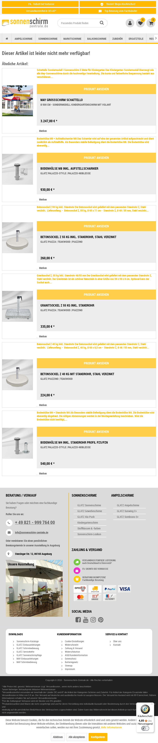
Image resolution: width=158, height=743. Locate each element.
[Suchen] (102, 22)
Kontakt (117, 644)
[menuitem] (82, 23)
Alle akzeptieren (77, 737)
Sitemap (68, 665)
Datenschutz (70, 658)
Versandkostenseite (47, 698)
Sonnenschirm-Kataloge (27, 641)
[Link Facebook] (78, 620)
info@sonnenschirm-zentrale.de (31, 532)
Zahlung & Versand (73, 648)
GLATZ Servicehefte (25, 651)
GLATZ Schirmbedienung (27, 648)
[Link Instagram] (93, 620)
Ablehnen (58, 737)
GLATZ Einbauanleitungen (28, 644)
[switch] (145, 728)
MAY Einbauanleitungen (27, 658)
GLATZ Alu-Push (86, 517)
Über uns (117, 641)
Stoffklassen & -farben (89, 528)
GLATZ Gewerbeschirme (89, 511)
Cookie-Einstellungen (74, 641)
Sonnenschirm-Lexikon (89, 534)
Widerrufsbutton (72, 651)
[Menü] (152, 705)
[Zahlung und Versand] (105, 593)
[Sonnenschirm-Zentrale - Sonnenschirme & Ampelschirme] (25, 23)
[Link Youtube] (85, 620)
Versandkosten (53, 686)
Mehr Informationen (111, 727)
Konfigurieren (98, 737)
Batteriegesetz (71, 662)
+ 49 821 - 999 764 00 (35, 522)
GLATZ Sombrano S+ (128, 517)
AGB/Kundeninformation (76, 655)
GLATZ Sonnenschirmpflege (29, 655)
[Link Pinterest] (100, 620)
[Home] (7, 38)
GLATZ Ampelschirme (128, 505)
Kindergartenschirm (87, 522)
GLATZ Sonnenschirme (89, 505)
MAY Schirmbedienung (26, 662)
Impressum (69, 669)
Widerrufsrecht (71, 644)
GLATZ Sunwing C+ (127, 511)
